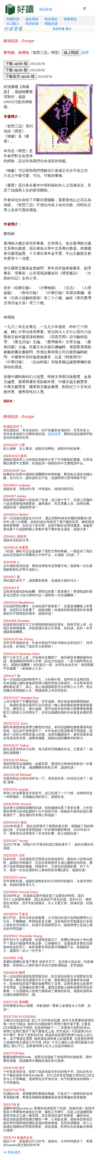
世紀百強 (45, 9)
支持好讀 (32, 23)
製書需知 (70, 19)
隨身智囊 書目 (62, 28)
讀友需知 (32, 19)
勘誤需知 (51, 19)
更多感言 (14, 1152)
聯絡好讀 (51, 23)
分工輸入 (12, 23)
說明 (85, 52)
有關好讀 (12, 19)
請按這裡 (54, 434)
